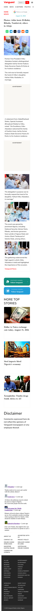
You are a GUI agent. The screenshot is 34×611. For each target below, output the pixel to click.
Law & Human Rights (10, 587)
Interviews (7, 583)
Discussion (7, 573)
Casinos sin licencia (8, 551)
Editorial (7, 571)
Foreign (20, 567)
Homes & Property (23, 571)
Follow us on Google (21, 12)
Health (20, 569)
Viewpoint (21, 596)
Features (20, 564)
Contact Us (8, 540)
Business (6, 564)
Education (7, 575)
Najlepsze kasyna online (9, 547)
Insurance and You (24, 575)
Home (6, 7)
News (12, 7)
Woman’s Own (22, 598)
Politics (28, 7)
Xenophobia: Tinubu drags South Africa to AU (16, 397)
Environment (22, 562)
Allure (6, 560)
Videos (20, 594)
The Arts (20, 587)
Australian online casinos (23, 547)
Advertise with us (23, 536)
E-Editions (19, 7)
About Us (7, 536)
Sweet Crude (22, 583)
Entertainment (22, 560)
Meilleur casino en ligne (24, 543)
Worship (20, 600)
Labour (6, 585)
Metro (6, 589)
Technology (21, 585)
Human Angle (22, 573)
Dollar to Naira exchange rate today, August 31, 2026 (16, 328)
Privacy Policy (23, 540)
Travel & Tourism (23, 591)
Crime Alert (7, 569)
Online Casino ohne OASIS (9, 543)
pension (20, 577)
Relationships (8, 596)
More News (6, 13)
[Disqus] (17, 458)
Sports (6, 600)
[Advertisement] (17, 100)
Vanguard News (9, 2)
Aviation (6, 562)
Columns (6, 567)
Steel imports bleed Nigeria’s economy (12, 362)
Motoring (7, 591)
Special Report (8, 598)
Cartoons (21, 589)
